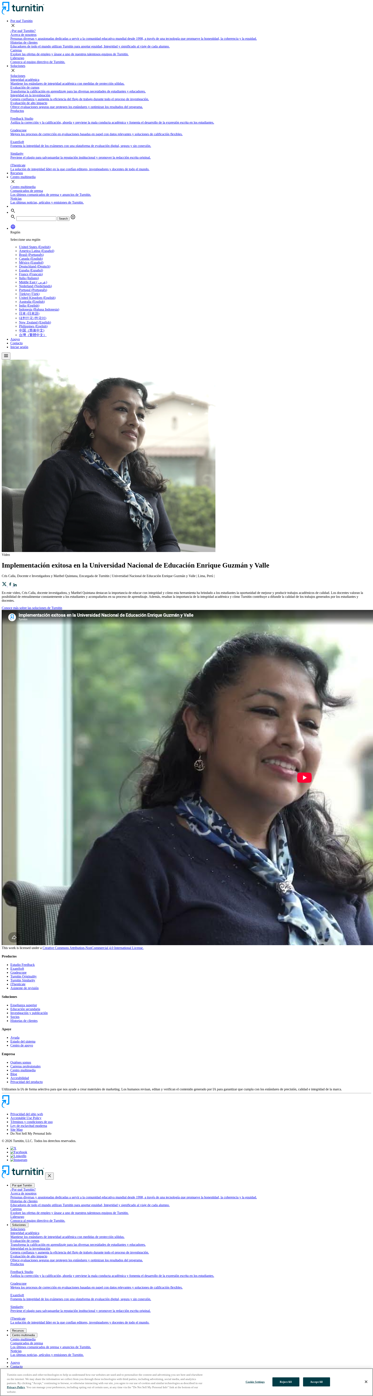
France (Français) (31, 274)
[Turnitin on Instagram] (18, 1160)
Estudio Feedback (22, 965)
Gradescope (18, 972)
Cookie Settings (255, 1381)
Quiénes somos (20, 1062)
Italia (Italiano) (29, 278)
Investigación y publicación (29, 1013)
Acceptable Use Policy (25, 1118)
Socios (14, 1017)
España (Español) (31, 270)
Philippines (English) (33, 326)
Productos (17, 111)
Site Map (16, 1129)
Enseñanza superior (23, 1005)
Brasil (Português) (31, 255)
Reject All (286, 1381)
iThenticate (17, 984)
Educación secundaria (25, 1009)
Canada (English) (31, 258)
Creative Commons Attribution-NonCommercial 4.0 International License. (93, 948)
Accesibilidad (19, 1078)
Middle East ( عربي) (33, 282)
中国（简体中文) (31, 330)
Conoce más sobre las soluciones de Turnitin (32, 608)
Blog (13, 1074)
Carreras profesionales (25, 1066)
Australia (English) (32, 301)
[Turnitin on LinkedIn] (18, 1156)
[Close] (366, 1381)
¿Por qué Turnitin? (23, 31)
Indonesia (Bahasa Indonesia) (39, 309)
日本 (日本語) (29, 313)
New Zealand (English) (35, 322)
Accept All (316, 1381)
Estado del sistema (22, 1041)
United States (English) (35, 247)
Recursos (16, 173)
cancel (73, 217)
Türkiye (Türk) (29, 294)
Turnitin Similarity (22, 980)
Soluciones (17, 66)
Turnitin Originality (23, 976)
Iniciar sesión (19, 347)
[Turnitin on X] (13, 1148)
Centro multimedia (23, 177)
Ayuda (14, 1037)
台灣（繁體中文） (33, 335)
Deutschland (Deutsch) (34, 266)
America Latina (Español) (36, 251)
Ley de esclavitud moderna (28, 1126)
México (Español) (31, 262)
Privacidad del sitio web (26, 1114)
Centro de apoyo (21, 1045)
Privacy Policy (16, 1387)
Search (63, 218)
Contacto (16, 343)
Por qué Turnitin (21, 21)
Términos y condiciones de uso (31, 1122)
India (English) (29, 305)
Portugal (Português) (33, 290)
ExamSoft (17, 968)
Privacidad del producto (26, 1082)
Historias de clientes (24, 1021)
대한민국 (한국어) (32, 318)
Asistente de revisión (24, 988)
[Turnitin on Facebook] (18, 1152)
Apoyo (15, 339)
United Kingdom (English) (37, 298)
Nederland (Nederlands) (35, 286)
